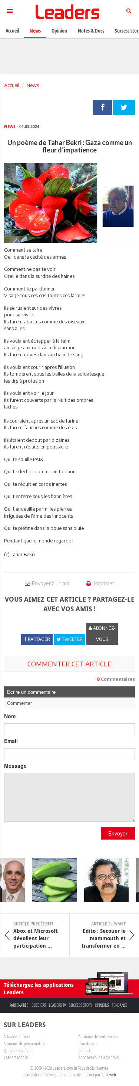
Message (15, 765)
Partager (102, 107)
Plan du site (87, 1043)
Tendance (120, 1005)
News (33, 85)
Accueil (11, 85)
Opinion (59, 30)
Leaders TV (57, 1005)
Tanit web (108, 1074)
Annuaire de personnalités (24, 1043)
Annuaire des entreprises (98, 1036)
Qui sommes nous (17, 1050)
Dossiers (39, 1005)
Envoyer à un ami (51, 583)
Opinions (102, 1005)
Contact (84, 1050)
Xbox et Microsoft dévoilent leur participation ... (35, 935)
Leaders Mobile (16, 1057)
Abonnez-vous (104, 633)
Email (11, 740)
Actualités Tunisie (17, 1036)
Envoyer (118, 833)
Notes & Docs (91, 30)
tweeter (124, 107)
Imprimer (103, 583)
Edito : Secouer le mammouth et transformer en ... (104, 935)
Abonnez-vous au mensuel (99, 1057)
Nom (10, 716)
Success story (80, 1005)
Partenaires (19, 1005)
